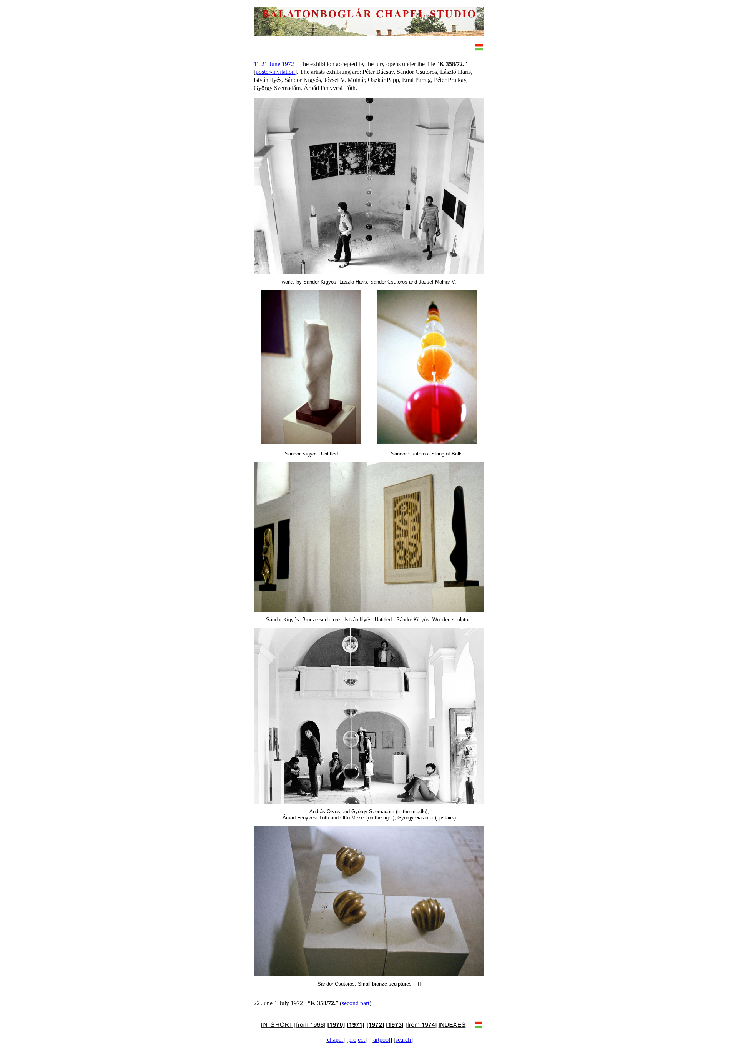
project (356, 1039)
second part (355, 1003)
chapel (335, 1039)
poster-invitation (275, 71)
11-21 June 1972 (274, 64)
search (403, 1039)
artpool (381, 1039)
